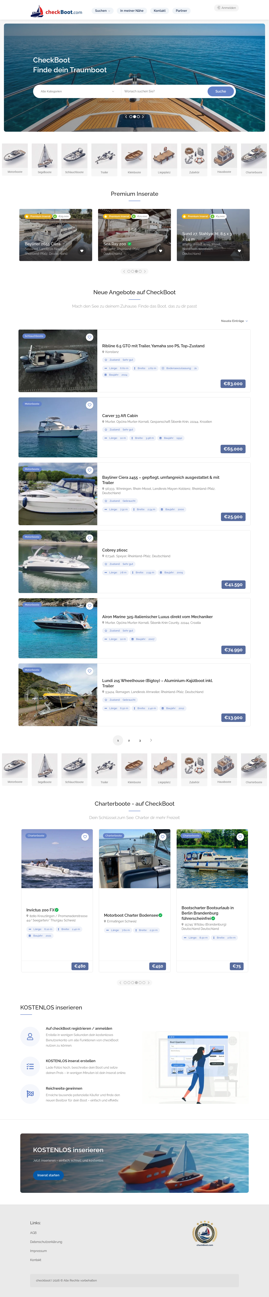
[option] (134, 78)
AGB (33, 1233)
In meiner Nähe (132, 11)
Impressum (38, 1251)
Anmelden (228, 8)
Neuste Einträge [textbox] (232, 321)
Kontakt (160, 11)
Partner (181, 11)
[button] (78, 91)
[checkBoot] (56, 11)
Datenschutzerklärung (46, 1242)
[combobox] (234, 320)
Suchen (101, 11)
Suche (220, 91)
